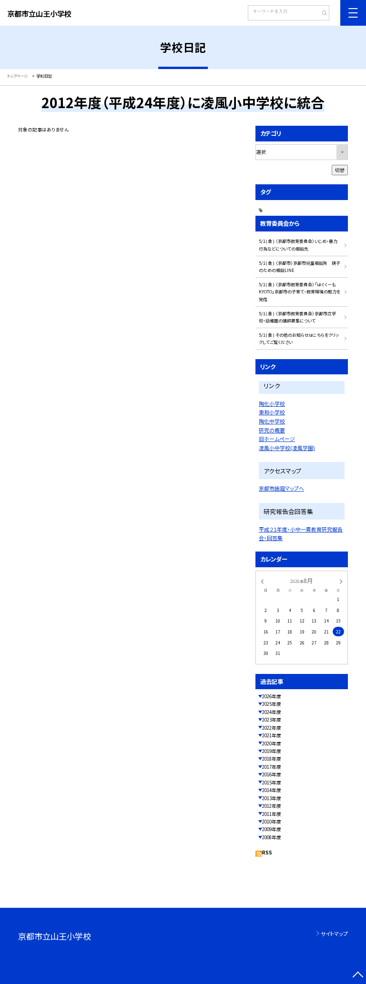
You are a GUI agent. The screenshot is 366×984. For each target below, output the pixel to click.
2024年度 (271, 712)
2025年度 (271, 704)
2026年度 (271, 696)
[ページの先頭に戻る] (357, 975)
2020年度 (271, 743)
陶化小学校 (272, 403)
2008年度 (271, 837)
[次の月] (341, 581)
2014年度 (271, 790)
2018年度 (271, 758)
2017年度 (271, 766)
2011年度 (271, 814)
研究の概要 (272, 430)
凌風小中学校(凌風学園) (287, 448)
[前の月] (262, 581)
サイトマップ (334, 933)
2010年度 (271, 821)
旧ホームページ (277, 438)
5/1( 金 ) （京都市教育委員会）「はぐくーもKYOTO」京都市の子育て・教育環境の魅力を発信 (299, 291)
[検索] (321, 13)
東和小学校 (272, 412)
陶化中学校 (272, 421)
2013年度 (271, 798)
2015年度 (271, 782)
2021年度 (271, 735)
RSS (267, 852)
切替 (340, 170)
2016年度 (271, 774)
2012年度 (271, 806)
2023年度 (271, 719)
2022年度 (271, 727)
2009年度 (271, 829)
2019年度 (271, 751)
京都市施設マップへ (281, 488)
